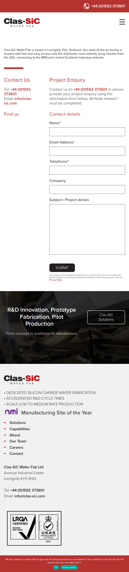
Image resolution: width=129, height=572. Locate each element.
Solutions (18, 422)
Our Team (18, 441)
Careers (16, 447)
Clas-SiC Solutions (106, 317)
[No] (125, 563)
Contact (16, 453)
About (15, 435)
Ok (56, 567)
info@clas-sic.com (18, 101)
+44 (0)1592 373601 (108, 6)
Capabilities (20, 429)
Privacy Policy (55, 280)
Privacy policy (69, 567)
